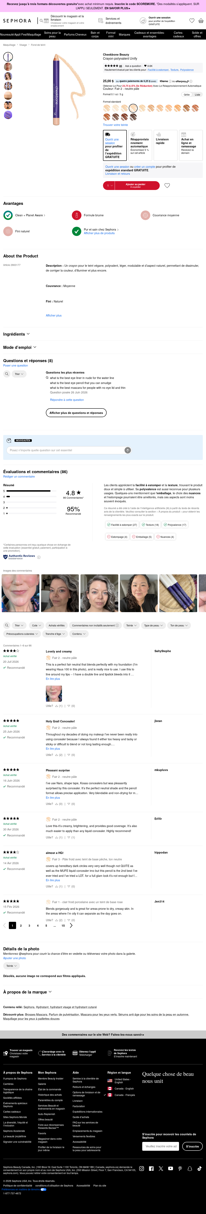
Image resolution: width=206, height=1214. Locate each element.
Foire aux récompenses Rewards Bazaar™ (51, 1126)
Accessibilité (79, 1141)
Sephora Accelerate (14, 1130)
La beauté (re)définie (14, 1136)
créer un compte (144, 166)
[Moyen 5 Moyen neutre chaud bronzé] (168, 108)
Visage (23, 44)
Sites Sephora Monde (15, 1117)
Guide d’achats (81, 1117)
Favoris (42, 1133)
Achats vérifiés (57, 625)
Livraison (78, 1100)
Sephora (29, 1007)
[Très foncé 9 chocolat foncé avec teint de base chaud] (124, 117)
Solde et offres (197, 34)
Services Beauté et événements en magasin (51, 1107)
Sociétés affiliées (12, 1097)
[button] (170, 81)
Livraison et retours (117, 174)
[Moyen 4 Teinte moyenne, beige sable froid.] (159, 108)
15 (63, 925)
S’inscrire (192, 1146)
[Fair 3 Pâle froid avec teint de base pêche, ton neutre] (142, 108)
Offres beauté (45, 1119)
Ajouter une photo (14, 958)
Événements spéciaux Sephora (15, 1104)
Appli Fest (20, 34)
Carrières (8, 1083)
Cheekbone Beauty (116, 54)
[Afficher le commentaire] (20, 593)
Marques (124, 34)
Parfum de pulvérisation (64, 1014)
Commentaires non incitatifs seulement (93, 625)
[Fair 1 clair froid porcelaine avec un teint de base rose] (115, 108)
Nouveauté (7, 34)
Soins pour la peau (52, 34)
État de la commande (49, 1089)
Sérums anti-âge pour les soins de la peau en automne (153, 1014)
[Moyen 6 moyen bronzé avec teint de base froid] (177, 108)
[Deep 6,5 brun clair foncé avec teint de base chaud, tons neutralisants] (186, 108)
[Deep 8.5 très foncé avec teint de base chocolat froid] (115, 117)
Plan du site (99, 1185)
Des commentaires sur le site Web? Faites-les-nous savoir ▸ (103, 1034)
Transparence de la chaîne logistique (17, 1090)
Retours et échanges (84, 1086)
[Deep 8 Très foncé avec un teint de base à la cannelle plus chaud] (106, 117)
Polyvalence (187, 69)
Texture (174, 69)
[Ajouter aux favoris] (167, 185)
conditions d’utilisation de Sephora (54, 1185)
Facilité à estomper (158, 69)
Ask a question (133, 65)
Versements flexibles (84, 1136)
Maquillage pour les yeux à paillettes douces (31, 1019)
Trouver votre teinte (115, 125)
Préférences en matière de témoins (21, 1189)
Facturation (79, 1106)
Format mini (110, 34)
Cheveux (81, 34)
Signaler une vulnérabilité (17, 1141)
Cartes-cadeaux (178, 34)
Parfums (69, 34)
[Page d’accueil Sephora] (17, 20)
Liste (197, 94)
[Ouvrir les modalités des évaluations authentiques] (38, 557)
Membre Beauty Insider (50, 1078)
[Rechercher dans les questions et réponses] (6, 374)
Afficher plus (54, 315)
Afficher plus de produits (99, 233)
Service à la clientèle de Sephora (86, 1080)
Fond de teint (38, 44)
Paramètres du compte (50, 1100)
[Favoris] (191, 20)
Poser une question (15, 365)
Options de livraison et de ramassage (86, 1093)
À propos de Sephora (15, 1078)
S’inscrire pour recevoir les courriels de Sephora (169, 1135)
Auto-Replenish (46, 1114)
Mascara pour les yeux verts (99, 1014)
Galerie (42, 1083)
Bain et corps (95, 34)
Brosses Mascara (36, 1014)
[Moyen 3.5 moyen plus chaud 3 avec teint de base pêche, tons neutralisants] (150, 108)
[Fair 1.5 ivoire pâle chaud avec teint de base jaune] (124, 108)
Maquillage (34, 34)
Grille (187, 94)
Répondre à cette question (67, 400)
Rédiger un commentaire (19, 476)
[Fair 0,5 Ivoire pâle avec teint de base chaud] (106, 108)
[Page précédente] (4, 925)
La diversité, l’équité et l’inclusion (15, 1124)
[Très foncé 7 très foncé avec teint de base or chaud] (195, 108)
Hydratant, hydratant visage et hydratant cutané (66, 1007)
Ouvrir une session (117, 166)
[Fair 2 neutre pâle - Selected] (133, 108)
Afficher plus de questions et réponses (76, 413)
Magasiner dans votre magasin (50, 1140)
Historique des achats (50, 1094)
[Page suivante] (71, 925)
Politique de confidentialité (17, 1185)
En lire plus (53, 679)
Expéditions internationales (87, 1111)
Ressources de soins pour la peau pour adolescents (87, 1148)
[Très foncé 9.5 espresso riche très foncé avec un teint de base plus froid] (133, 117)
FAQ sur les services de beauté (85, 1124)
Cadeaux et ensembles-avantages (149, 34)
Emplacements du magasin (87, 1130)
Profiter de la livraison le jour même (51, 1148)
